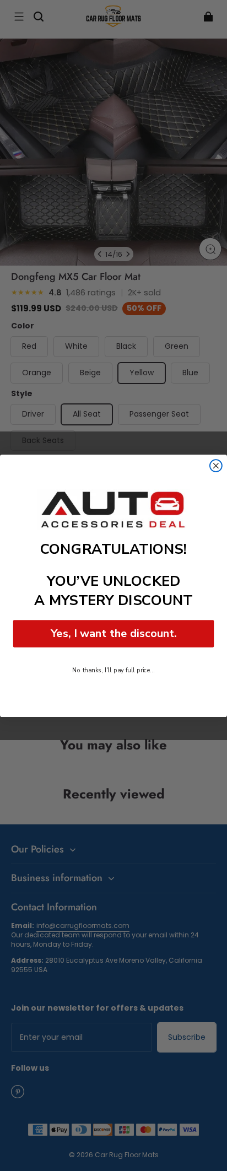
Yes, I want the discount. (114, 632)
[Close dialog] (216, 466)
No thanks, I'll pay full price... (113, 670)
